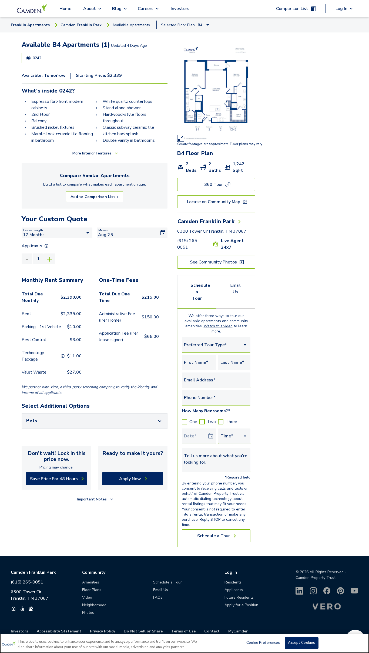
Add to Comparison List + (95, 196)
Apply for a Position (241, 605)
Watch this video (218, 326)
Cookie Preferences (263, 642)
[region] (184, 643)
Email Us (235, 288)
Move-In (104, 230)
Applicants (233, 589)
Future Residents (239, 597)
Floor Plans (91, 589)
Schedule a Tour (200, 291)
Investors (180, 9)
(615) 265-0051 (188, 244)
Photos (88, 612)
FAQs (157, 597)
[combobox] (216, 345)
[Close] (360, 643)
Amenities (90, 582)
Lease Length (33, 230)
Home (65, 9)
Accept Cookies (301, 642)
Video (87, 597)
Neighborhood (94, 605)
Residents (232, 582)
